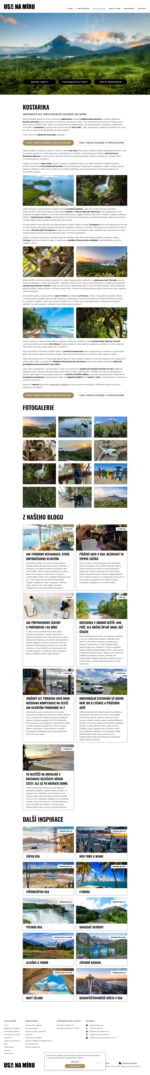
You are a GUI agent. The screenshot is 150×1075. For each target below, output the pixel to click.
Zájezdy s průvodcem (12, 1028)
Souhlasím (75, 1066)
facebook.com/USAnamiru (99, 1031)
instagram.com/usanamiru (99, 1034)
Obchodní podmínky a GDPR (68, 1028)
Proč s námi (115, 9)
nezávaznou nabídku (59, 384)
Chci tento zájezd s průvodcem (101, 143)
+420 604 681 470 (96, 1028)
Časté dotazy (9, 1047)
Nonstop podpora (31, 1028)
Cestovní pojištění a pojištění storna (38, 1041)
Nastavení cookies (129, 1063)
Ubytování (29, 1034)
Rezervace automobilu (33, 1038)
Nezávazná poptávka (12, 1041)
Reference (129, 9)
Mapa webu (8, 1053)
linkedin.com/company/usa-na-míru (103, 1038)
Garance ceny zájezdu (33, 1025)
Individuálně (99, 9)
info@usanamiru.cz (96, 1025)
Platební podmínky (32, 1047)
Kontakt (141, 9)
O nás (70, 9)
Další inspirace (110, 82)
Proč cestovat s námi (12, 1034)
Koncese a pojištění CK (65, 1025)
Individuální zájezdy (11, 1031)
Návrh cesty (39, 82)
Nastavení (75, 1062)
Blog (6, 1044)
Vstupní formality (31, 1044)
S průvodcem (82, 9)
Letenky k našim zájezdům (35, 1031)
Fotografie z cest (75, 82)
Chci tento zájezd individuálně (48, 143)
